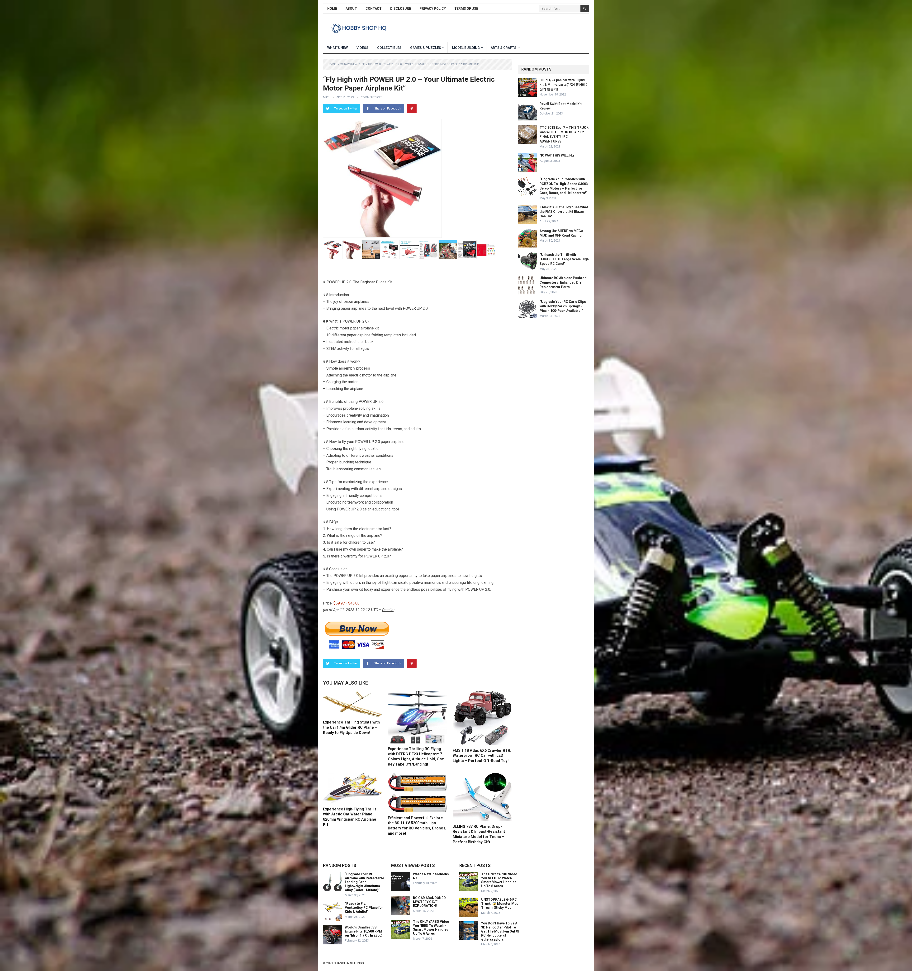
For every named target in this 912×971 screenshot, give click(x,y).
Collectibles (389, 48)
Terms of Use (466, 8)
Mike (326, 97)
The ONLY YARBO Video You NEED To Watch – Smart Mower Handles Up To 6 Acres (431, 927)
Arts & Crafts (503, 48)
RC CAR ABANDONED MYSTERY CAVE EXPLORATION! (429, 902)
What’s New (337, 48)
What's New (348, 64)
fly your (348, 441)
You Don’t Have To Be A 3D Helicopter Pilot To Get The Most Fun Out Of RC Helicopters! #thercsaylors (500, 931)
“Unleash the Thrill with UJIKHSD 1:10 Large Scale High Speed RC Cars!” (564, 259)
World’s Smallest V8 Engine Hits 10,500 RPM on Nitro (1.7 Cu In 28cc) (363, 931)
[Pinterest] (412, 108)
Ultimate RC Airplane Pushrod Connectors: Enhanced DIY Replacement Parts (563, 282)
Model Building (466, 48)
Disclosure (400, 8)
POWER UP (412, 308)
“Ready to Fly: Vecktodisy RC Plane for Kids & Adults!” (364, 908)
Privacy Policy (432, 8)
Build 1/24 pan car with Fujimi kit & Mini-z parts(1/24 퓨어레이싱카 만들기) (564, 84)
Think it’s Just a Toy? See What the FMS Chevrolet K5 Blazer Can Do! (564, 211)
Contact (374, 8)
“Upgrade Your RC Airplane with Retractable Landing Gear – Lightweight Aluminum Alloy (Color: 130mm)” (364, 882)
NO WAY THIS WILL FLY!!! (558, 155)
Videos (362, 48)
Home (332, 8)
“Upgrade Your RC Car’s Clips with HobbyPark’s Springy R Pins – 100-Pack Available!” (563, 306)
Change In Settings (349, 963)
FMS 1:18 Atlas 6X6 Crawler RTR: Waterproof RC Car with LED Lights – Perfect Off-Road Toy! (482, 755)
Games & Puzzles (425, 48)
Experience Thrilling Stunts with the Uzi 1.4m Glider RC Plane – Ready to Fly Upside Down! (351, 727)
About (351, 8)
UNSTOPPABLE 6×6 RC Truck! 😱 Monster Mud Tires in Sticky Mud (499, 903)
